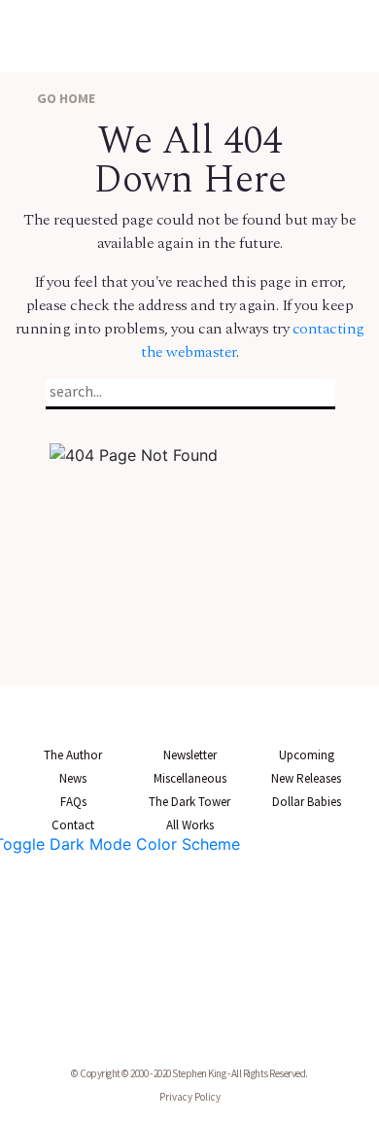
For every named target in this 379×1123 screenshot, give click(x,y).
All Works (190, 825)
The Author (73, 755)
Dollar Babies (306, 801)
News (72, 778)
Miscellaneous (190, 778)
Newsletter (190, 755)
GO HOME (64, 98)
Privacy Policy (190, 1097)
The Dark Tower (189, 801)
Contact (73, 825)
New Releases (306, 778)
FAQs (73, 801)
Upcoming (306, 755)
